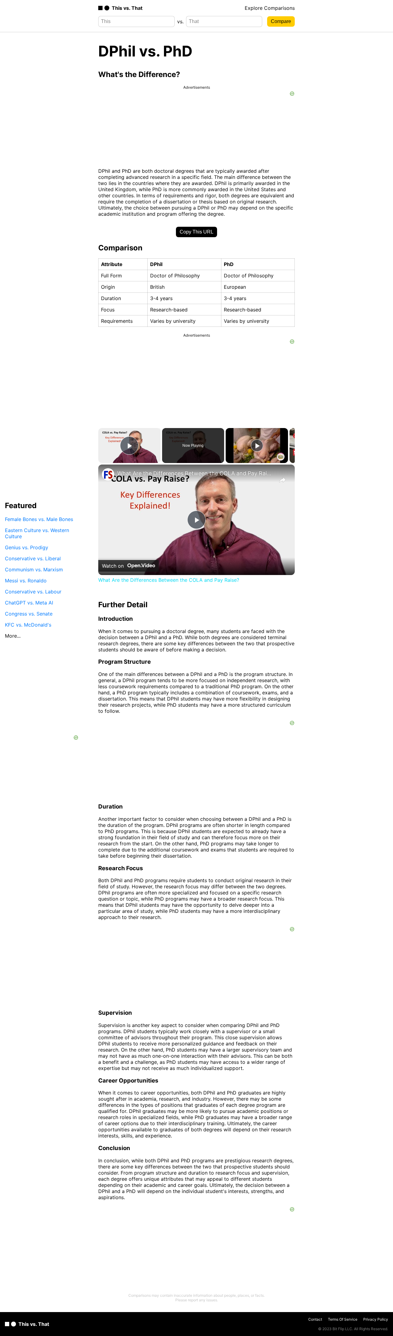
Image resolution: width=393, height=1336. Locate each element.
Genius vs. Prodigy (26, 547)
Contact (315, 1319)
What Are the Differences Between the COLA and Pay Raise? (195, 473)
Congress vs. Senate (29, 613)
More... (13, 635)
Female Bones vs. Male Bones (39, 519)
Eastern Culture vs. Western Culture (37, 533)
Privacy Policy (375, 1319)
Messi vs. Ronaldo (26, 580)
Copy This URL (196, 231)
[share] (282, 479)
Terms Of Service (342, 1319)
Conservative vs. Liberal (33, 558)
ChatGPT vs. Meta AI (29, 602)
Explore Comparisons (270, 8)
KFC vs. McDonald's (28, 624)
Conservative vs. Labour (33, 591)
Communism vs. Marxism (34, 569)
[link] (108, 474)
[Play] (257, 445)
